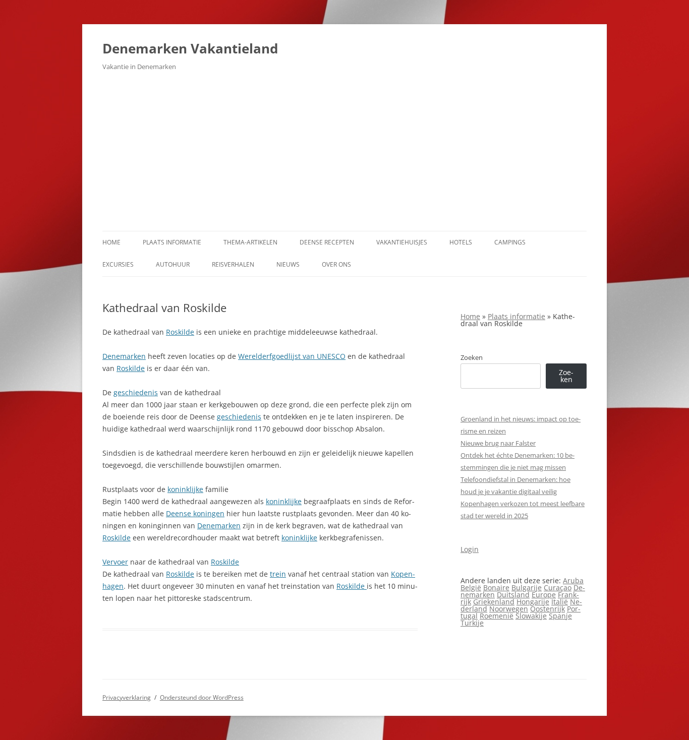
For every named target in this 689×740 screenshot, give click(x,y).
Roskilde (180, 332)
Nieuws (288, 264)
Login (470, 549)
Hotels (460, 242)
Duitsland (513, 594)
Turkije (472, 623)
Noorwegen (508, 608)
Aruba (573, 580)
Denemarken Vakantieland (190, 48)
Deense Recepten (327, 242)
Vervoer (115, 562)
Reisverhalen (233, 264)
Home (111, 242)
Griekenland (493, 601)
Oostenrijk (547, 608)
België (471, 587)
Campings (510, 242)
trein (278, 574)
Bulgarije (526, 587)
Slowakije (531, 616)
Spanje (560, 616)
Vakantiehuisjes (401, 242)
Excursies (118, 264)
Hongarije (532, 601)
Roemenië (496, 616)
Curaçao (557, 587)
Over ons (336, 264)
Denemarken (124, 356)
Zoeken (472, 357)
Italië (559, 601)
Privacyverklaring (126, 697)
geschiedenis (135, 392)
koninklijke (185, 489)
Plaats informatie (172, 242)
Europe (544, 594)
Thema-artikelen (250, 242)
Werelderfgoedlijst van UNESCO (292, 356)
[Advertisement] (344, 155)
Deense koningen (195, 513)
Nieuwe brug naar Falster (498, 443)
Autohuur (173, 264)
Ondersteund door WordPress (202, 697)
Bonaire (496, 587)
